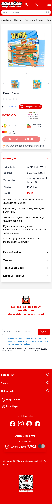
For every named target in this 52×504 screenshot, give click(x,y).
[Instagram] (21, 423)
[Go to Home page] (11, 4)
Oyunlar (17, 20)
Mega (30, 193)
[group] (10, 99)
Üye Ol (44, 332)
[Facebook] (12, 423)
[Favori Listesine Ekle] (44, 139)
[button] (3, 84)
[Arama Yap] (47, 12)
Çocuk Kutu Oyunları (34, 20)
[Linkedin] (37, 423)
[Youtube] (29, 423)
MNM (5, 465)
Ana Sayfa (6, 20)
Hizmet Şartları (24, 351)
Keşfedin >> (25, 442)
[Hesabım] (36, 4)
